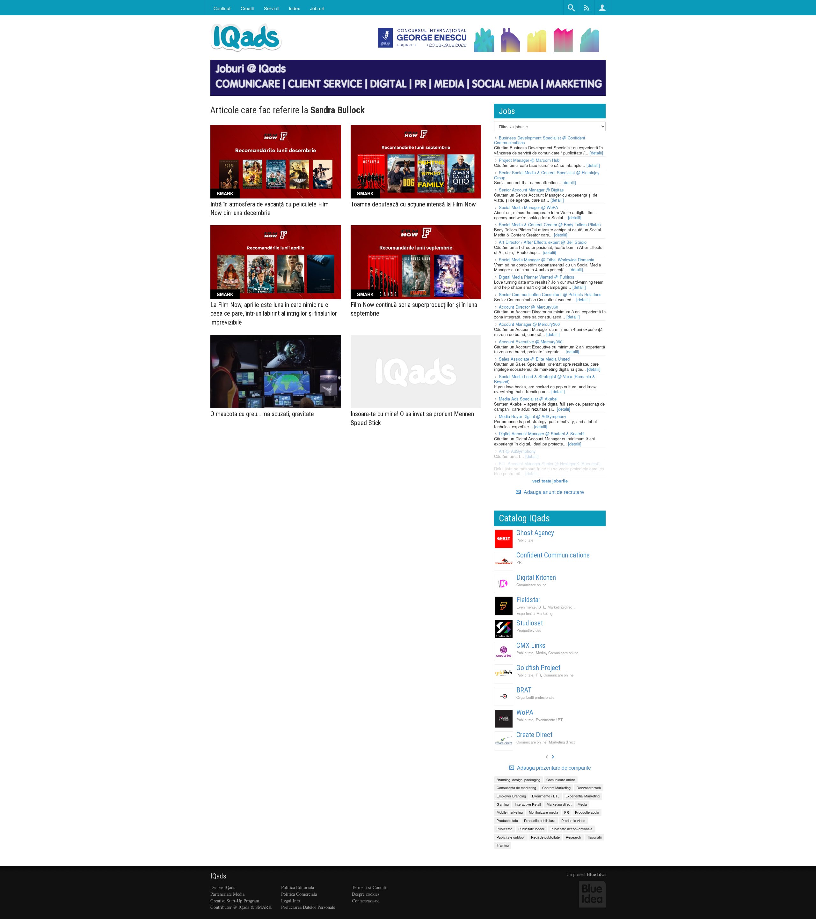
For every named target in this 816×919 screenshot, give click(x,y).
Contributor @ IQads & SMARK (241, 907)
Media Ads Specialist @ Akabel (528, 399)
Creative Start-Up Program (234, 901)
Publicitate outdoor (511, 837)
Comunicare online (531, 584)
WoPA (524, 712)
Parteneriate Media (227, 894)
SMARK (225, 193)
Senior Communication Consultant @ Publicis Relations (550, 294)
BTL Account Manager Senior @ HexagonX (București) (550, 463)
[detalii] (596, 153)
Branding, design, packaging (518, 779)
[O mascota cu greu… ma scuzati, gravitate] (275, 371)
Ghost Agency (535, 533)
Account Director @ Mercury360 (528, 307)
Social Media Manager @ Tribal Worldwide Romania (546, 260)
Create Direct (534, 735)
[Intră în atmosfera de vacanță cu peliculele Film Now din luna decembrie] (275, 161)
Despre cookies (366, 894)
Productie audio (587, 812)
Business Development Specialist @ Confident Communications (539, 140)
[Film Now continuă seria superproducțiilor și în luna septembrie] (416, 262)
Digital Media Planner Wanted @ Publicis (536, 277)
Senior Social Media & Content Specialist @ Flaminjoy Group (547, 175)
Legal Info (290, 901)
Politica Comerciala (299, 894)
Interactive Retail (528, 804)
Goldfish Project (538, 668)
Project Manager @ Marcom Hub (529, 160)
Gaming (503, 804)
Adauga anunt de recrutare (553, 492)
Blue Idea (596, 874)
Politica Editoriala (297, 887)
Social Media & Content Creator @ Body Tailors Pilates (550, 224)
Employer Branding (511, 795)
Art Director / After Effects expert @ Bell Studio (542, 242)
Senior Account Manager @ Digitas (531, 190)
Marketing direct (560, 606)
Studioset (529, 623)
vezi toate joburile (550, 481)
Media (541, 652)
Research (573, 837)
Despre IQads (222, 887)
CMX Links (530, 645)
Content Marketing (556, 787)
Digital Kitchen (536, 577)
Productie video (528, 630)
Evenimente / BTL (530, 606)
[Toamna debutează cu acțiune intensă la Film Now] (416, 161)
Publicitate (524, 539)
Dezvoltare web (589, 787)
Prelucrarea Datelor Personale (308, 907)
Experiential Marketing (534, 613)
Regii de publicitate (545, 837)
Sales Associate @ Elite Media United (534, 359)
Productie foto (507, 820)
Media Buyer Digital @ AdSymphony (532, 416)
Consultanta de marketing (516, 787)
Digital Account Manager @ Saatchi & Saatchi (541, 433)
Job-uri (317, 8)
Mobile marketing (510, 812)
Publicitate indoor (531, 828)
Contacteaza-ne (365, 901)
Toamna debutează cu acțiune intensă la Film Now (413, 204)
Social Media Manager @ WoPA (528, 207)
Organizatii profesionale (535, 697)
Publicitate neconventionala (571, 828)
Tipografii (594, 837)
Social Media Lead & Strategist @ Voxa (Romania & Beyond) (544, 379)
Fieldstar (528, 600)
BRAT (524, 690)
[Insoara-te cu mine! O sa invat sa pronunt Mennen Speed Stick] (416, 371)
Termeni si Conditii (370, 887)
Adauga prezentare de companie (553, 767)
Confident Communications (553, 555)
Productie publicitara (539, 820)
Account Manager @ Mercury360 (529, 324)
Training (503, 845)
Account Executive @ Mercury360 (530, 342)
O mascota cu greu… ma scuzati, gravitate (262, 414)
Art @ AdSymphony (517, 451)
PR (518, 562)
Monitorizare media (543, 812)
